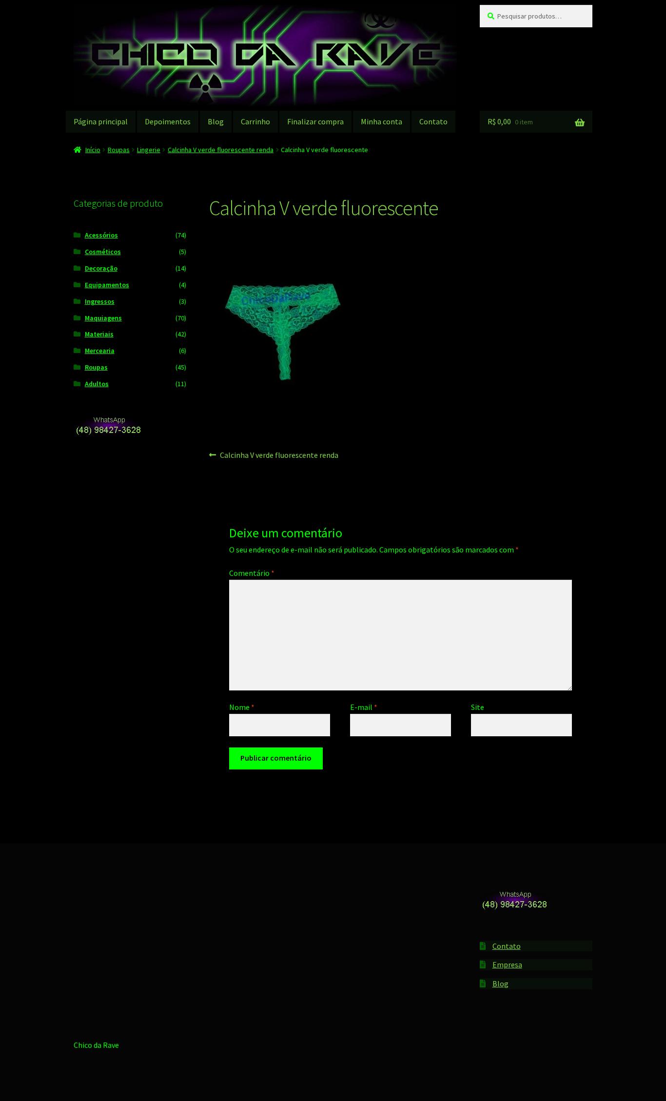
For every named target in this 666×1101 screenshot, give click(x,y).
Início (92, 149)
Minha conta (381, 121)
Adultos (97, 383)
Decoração (101, 268)
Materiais (99, 334)
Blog (216, 121)
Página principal (101, 121)
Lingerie (148, 149)
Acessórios (101, 235)
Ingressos (100, 301)
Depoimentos (168, 121)
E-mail (363, 707)
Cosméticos (103, 251)
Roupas (119, 149)
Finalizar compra (315, 121)
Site (477, 707)
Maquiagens (103, 318)
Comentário (251, 573)
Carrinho (255, 121)
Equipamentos (107, 284)
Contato (433, 121)
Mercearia (100, 350)
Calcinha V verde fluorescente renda (221, 149)
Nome (242, 707)
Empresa (507, 964)
